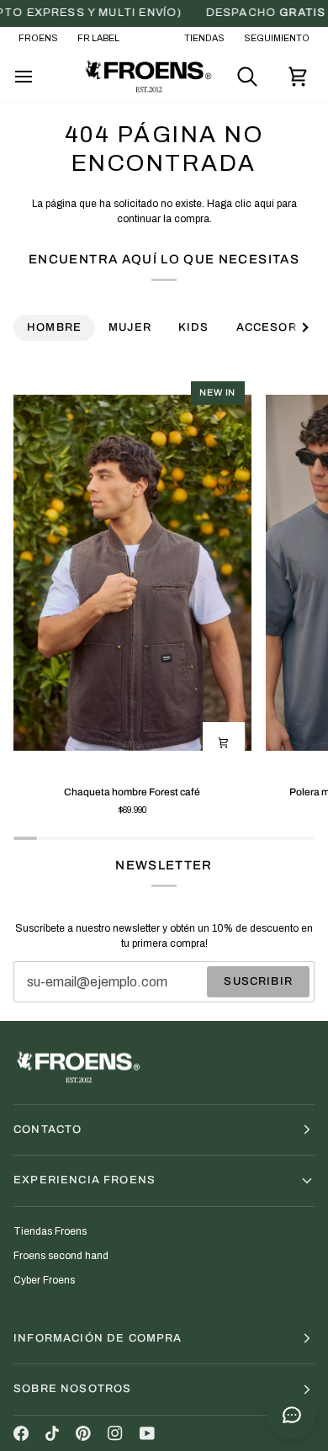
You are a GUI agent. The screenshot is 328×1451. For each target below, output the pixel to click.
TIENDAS (204, 38)
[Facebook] (21, 1433)
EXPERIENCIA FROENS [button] (84, 1180)
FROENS (38, 38)
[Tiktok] (52, 1433)
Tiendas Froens (50, 1231)
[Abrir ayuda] (291, 1414)
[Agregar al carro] (224, 743)
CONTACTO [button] (47, 1129)
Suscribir (258, 981)
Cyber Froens (44, 1280)
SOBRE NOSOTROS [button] (72, 1389)
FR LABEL (98, 38)
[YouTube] (147, 1433)
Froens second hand (60, 1256)
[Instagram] (115, 1433)
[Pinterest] (83, 1433)
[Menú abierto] (38, 76)
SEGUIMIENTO (276, 38)
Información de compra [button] (98, 1338)
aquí (264, 204)
